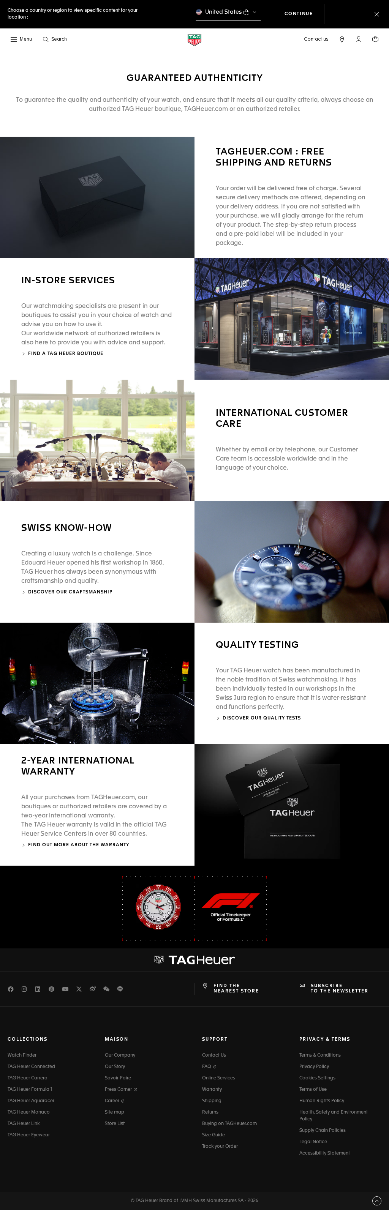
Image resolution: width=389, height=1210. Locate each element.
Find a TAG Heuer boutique (65, 354)
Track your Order (220, 1146)
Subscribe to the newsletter (339, 989)
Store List (115, 1124)
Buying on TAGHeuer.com (229, 1124)
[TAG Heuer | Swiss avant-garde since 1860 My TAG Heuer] (194, 960)
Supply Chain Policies (322, 1130)
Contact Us (214, 1055)
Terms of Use (313, 1089)
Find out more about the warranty (78, 845)
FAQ (207, 1067)
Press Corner (119, 1089)
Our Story (115, 1067)
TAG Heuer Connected (31, 1067)
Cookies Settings (317, 1078)
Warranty (212, 1089)
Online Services (218, 1078)
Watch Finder (22, 1055)
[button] (359, 39)
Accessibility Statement (324, 1153)
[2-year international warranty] (291, 805)
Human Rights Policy (321, 1101)
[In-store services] (291, 319)
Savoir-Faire (118, 1078)
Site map (114, 1112)
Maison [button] (116, 1039)
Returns (210, 1112)
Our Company (120, 1055)
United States (224, 12)
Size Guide (213, 1135)
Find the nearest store (236, 989)
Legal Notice (313, 1142)
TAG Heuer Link (24, 1124)
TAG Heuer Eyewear (29, 1135)
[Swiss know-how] (291, 562)
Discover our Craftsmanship (70, 592)
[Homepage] (194, 39)
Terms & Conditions (320, 1055)
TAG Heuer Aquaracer (31, 1101)
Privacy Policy (314, 1067)
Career (112, 1101)
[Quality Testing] (97, 683)
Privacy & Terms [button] (324, 1039)
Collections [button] (27, 1039)
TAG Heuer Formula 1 (30, 1089)
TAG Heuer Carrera (27, 1078)
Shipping (211, 1101)
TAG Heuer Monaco (29, 1112)
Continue (305, 13)
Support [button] (215, 1039)
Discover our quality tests (262, 718)
